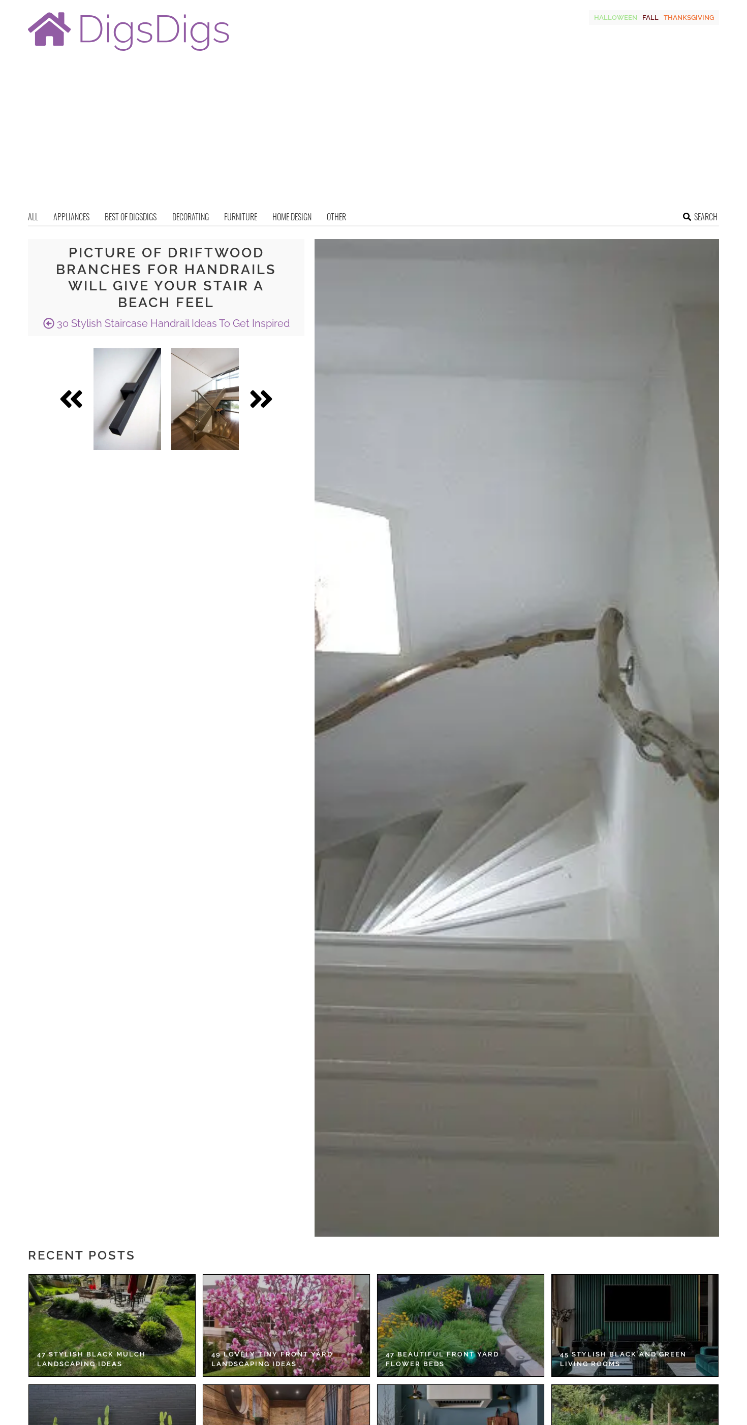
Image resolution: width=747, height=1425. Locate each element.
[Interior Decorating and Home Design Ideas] (128, 52)
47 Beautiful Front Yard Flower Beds (442, 1359)
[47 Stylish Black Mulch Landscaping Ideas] (112, 1325)
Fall (650, 17)
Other (336, 217)
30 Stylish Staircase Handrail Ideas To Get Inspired (172, 323)
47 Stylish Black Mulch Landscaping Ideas (91, 1359)
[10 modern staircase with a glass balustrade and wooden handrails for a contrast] (205, 399)
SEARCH (706, 217)
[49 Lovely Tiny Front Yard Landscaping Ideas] (286, 1325)
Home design (292, 217)
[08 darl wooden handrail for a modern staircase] (127, 399)
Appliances (71, 217)
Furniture (240, 217)
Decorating (190, 217)
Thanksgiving (689, 17)
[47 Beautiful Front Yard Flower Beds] (461, 1325)
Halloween (615, 17)
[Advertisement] (373, 134)
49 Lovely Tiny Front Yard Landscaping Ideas (272, 1359)
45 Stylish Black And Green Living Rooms (623, 1359)
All (33, 217)
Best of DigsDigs (131, 217)
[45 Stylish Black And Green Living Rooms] (635, 1325)
